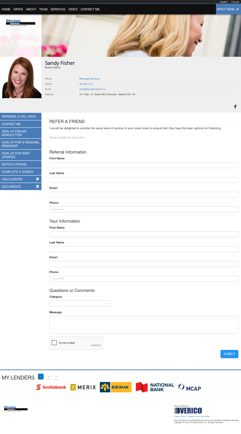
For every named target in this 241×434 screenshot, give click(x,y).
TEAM (43, 9)
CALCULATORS (12, 179)
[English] (223, 1)
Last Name (56, 173)
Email (53, 188)
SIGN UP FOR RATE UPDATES (16, 155)
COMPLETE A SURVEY (18, 172)
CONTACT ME (90, 9)
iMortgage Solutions (89, 78)
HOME (6, 9)
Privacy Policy (180, 416)
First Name (57, 158)
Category (55, 297)
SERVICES (57, 9)
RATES (18, 9)
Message (55, 312)
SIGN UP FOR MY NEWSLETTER (14, 133)
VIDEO (73, 9)
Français (235, 1)
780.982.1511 (86, 83)
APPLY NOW (225, 9)
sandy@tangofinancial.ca (92, 89)
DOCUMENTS (11, 186)
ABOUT (31, 9)
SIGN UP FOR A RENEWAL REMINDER (21, 144)
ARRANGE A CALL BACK (19, 116)
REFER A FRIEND (14, 164)
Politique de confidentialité (198, 416)
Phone (53, 203)
